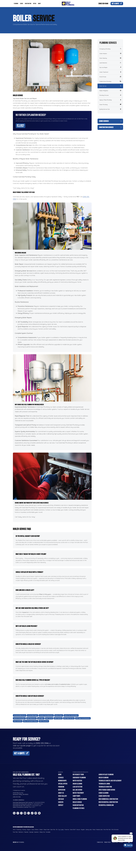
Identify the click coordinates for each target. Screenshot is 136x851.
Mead (93, 829)
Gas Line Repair (103, 67)
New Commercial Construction (108, 799)
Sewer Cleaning (103, 793)
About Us (61, 793)
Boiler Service (102, 86)
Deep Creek (47, 829)
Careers (60, 802)
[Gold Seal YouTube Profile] (25, 813)
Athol (14, 829)
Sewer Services (104, 121)
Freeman (67, 829)
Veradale (48, 832)
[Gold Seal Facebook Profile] (18, 813)
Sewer (21, 3)
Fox (20, 842)
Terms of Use (100, 842)
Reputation (61, 790)
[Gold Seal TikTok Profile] (32, 813)
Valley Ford (42, 832)
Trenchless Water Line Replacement (110, 781)
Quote (115, 3)
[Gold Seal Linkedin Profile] (35, 813)
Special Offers (62, 784)
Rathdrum (21, 832)
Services (61, 777)
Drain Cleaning (103, 58)
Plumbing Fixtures (104, 95)
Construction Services (106, 127)
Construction (28, 3)
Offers (34, 3)
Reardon (26, 832)
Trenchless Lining (104, 784)
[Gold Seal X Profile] (28, 813)
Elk (56, 829)
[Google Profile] (14, 813)
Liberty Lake (89, 829)
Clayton (29, 829)
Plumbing (16, 3)
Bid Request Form (78, 774)
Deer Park (52, 829)
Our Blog (61, 799)
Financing (61, 787)
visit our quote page (22, 745)
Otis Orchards (114, 829)
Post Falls (15, 832)
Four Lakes (61, 829)
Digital (22, 842)
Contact (60, 805)
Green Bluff (73, 829)
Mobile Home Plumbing (105, 81)
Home (59, 774)
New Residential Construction (108, 802)
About (39, 3)
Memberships (62, 781)
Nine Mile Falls (107, 829)
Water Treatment (103, 72)
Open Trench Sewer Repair (107, 790)
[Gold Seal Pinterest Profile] (39, 813)
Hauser (78, 829)
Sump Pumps (102, 76)
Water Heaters (103, 53)
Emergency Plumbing (104, 49)
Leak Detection (103, 63)
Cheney (24, 829)
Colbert (41, 829)
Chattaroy (18, 829)
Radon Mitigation (103, 90)
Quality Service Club (104, 109)
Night (17, 842)
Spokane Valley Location (19, 790)
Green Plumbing (103, 104)
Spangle (31, 832)
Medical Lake (99, 829)
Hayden (83, 829)
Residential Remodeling (106, 805)
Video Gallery (62, 796)
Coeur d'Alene (34, 829)
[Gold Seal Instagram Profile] (21, 813)
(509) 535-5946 (103, 3)
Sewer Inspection (104, 796)
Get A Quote (20, 125)
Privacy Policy (107, 842)
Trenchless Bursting (105, 787)
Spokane (36, 832)
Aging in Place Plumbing (105, 100)
